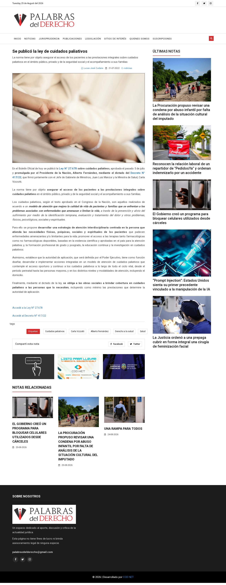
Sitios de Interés (115, 38)
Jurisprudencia (49, 38)
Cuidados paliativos (54, 331)
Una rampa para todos (123, 428)
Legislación (93, 38)
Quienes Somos (140, 38)
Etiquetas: (33, 331)
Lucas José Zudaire (93, 68)
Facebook (118, 344)
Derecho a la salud (124, 331)
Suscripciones (162, 38)
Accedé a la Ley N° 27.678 (27, 307)
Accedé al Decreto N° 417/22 (29, 315)
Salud (142, 331)
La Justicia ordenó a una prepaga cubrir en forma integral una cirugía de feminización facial (181, 341)
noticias (128, 68)
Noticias (30, 38)
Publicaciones (72, 38)
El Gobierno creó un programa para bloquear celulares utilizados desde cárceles (29, 432)
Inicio (17, 38)
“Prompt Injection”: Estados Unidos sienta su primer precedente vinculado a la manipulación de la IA (181, 284)
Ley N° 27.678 (68, 168)
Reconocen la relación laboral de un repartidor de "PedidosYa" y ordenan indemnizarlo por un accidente (182, 168)
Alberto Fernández (100, 331)
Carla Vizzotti (77, 331)
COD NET (128, 577)
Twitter (136, 344)
